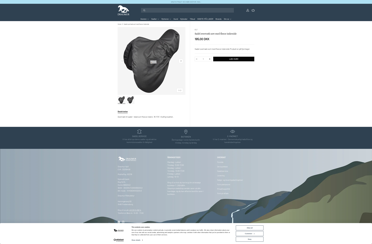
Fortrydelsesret (223, 184)
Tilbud (192, 19)
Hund (176, 19)
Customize (248, 233)
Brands (219, 19)
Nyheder (183, 19)
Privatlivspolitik (223, 189)
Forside (220, 162)
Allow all (250, 228)
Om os (226, 19)
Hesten (143, 19)
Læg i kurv (233, 59)
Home (119, 24)
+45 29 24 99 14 (135, 210)
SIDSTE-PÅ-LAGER (205, 19)
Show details (136, 240)
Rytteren (165, 19)
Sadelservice (222, 171)
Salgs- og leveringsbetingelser (230, 180)
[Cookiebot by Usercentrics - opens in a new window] (118, 240)
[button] (253, 10)
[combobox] (187, 10)
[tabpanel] (151, 116)
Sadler (154, 19)
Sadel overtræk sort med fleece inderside (136, 24)
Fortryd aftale (223, 193)
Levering (221, 175)
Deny (249, 239)
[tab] (123, 111)
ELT (196, 29)
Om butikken (222, 166)
